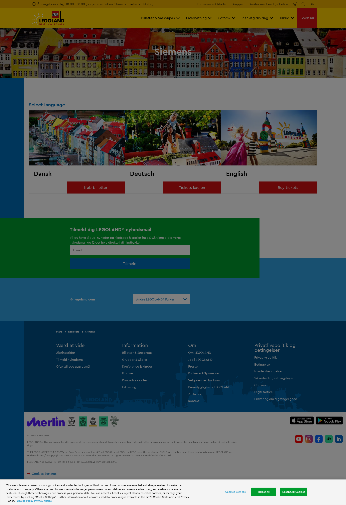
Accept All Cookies (293, 491)
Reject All (264, 491)
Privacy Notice (43, 500)
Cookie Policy (25, 500)
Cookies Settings (235, 491)
